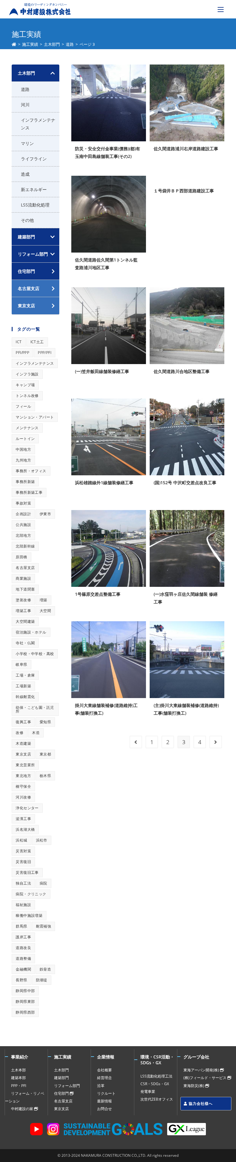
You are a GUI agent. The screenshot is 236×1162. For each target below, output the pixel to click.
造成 (25, 174)
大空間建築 (25, 621)
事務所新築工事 (29, 492)
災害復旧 (23, 861)
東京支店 (23, 754)
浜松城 (21, 840)
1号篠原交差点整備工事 (97, 594)
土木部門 (26, 73)
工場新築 (23, 686)
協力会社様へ (200, 1103)
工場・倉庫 (25, 675)
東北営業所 (25, 764)
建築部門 (26, 237)
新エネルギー (34, 189)
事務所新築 (25, 481)
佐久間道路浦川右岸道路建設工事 (186, 148)
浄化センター (27, 808)
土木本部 (18, 1070)
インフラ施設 (27, 374)
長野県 (21, 980)
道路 (25, 89)
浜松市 (41, 840)
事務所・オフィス (31, 470)
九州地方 (23, 460)
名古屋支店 (25, 567)
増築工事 (23, 610)
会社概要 (104, 1070)
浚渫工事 (23, 818)
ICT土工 (37, 341)
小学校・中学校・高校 (35, 653)
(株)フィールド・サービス (205, 1077)
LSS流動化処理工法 (156, 1076)
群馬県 (21, 926)
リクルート (106, 1093)
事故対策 (23, 503)
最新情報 (104, 1101)
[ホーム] (14, 44)
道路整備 (23, 958)
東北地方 (23, 775)
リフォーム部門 (33, 254)
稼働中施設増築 (29, 915)
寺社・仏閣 (25, 643)
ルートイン (25, 438)
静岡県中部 (25, 990)
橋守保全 (23, 786)
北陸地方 (23, 535)
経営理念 (104, 1077)
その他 (27, 220)
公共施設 (23, 524)
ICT (19, 341)
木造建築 (23, 743)
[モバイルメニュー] (221, 9)
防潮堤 (41, 980)
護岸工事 (23, 937)
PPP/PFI (44, 352)
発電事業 (147, 1091)
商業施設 (23, 578)
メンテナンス (27, 427)
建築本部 (18, 1077)
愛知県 (45, 721)
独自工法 (23, 883)
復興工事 (23, 721)
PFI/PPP (22, 352)
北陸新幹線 (25, 546)
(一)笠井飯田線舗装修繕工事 (102, 371)
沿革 (100, 1085)
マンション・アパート (35, 417)
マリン (27, 143)
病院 (43, 883)
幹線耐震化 (25, 696)
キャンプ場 (25, 384)
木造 (36, 732)
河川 (25, 105)
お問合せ (104, 1108)
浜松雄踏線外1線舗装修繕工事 (104, 482)
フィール (23, 406)
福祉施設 (23, 904)
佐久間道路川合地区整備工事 (182, 371)
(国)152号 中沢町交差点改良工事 (185, 482)
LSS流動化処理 (35, 205)
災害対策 (23, 851)
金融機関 (23, 969)
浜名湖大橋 (25, 829)
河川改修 (23, 797)
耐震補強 (43, 926)
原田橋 (21, 556)
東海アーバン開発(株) (201, 1070)
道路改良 (23, 947)
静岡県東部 (25, 1001)
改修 (19, 732)
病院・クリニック (31, 894)
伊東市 (45, 513)
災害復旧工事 (27, 872)
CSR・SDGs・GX (154, 1083)
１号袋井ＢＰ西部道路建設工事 (184, 191)
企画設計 (23, 513)
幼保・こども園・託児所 (35, 709)
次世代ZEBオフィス (156, 1099)
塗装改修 (23, 600)
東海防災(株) (194, 1085)
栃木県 (45, 775)
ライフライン (34, 159)
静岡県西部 (25, 1012)
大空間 (45, 610)
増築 (43, 600)
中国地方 (23, 449)
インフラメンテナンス (38, 124)
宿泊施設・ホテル (31, 632)
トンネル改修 (27, 395)
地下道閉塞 (25, 589)
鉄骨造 (45, 969)
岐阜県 (21, 664)
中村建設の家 (22, 1108)
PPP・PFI (18, 1085)
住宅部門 (62, 1093)
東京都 (45, 754)
